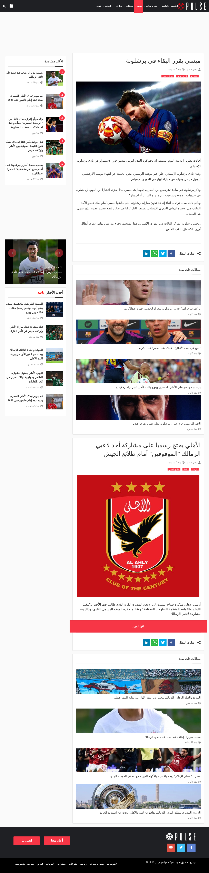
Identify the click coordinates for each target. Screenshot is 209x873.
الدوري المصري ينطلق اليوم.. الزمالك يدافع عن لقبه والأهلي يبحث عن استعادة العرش (150, 812)
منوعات (73, 863)
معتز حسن (192, 69)
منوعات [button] (128, 6)
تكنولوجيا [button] (163, 6)
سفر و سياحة (96, 863)
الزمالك (195, 469)
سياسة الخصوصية (24, 863)
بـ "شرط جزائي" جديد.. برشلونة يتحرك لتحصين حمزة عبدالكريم (162, 308)
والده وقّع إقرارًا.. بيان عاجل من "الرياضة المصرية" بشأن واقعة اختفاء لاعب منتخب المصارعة (26, 123)
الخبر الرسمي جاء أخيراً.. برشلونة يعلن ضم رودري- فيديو (166, 423)
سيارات (61, 863)
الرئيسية (174, 6)
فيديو (40, 863)
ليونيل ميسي (182, 76)
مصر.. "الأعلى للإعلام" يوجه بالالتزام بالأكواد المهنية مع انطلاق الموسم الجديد (155, 776)
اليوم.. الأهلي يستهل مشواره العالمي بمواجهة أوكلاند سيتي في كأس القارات (24, 377)
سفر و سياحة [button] (150, 6)
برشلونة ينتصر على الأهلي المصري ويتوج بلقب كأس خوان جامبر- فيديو (158, 387)
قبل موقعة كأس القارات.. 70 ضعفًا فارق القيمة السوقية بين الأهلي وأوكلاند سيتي (24, 146)
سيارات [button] (117, 6)
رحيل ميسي (167, 76)
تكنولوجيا (112, 863)
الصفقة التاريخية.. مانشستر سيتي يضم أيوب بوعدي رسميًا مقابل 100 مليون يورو (24, 308)
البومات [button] (106, 6)
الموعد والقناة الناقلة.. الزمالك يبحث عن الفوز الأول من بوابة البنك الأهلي (157, 697)
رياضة (83, 863)
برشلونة (194, 76)
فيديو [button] (97, 6)
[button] (171, 253)
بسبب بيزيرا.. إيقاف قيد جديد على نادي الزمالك (173, 737)
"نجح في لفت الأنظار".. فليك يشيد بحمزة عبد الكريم (170, 348)
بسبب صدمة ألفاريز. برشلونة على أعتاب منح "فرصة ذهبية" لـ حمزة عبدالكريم (24, 169)
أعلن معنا (57, 840)
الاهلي (185, 469)
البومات (50, 863)
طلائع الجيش (174, 469)
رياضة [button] (138, 6)
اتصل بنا (27, 840)
